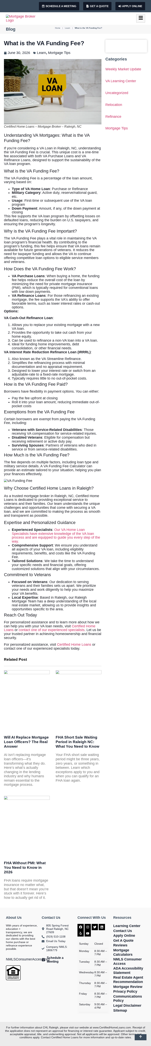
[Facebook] (80, 927)
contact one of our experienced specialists (52, 630)
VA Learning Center (120, 81)
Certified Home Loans (74, 644)
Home (57, 28)
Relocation (113, 105)
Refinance (113, 117)
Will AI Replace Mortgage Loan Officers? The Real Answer (26, 741)
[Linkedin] (102, 927)
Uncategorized (116, 93)
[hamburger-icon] (140, 18)
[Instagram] (88, 927)
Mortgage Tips (59, 53)
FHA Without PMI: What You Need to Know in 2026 (25, 867)
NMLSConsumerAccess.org (28, 959)
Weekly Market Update (123, 69)
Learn (67, 28)
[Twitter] (95, 927)
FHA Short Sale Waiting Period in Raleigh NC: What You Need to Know (77, 741)
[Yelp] (80, 933)
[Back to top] (140, 1037)
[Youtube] (88, 933)
